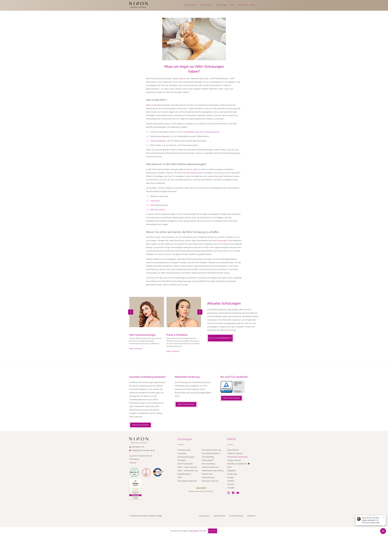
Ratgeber (231, 470)
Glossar (230, 477)
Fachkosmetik (184, 450)
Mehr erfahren (135, 351)
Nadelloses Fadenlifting (212, 470)
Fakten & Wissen (234, 453)
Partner (230, 484)
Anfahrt (132, 463)
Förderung (232, 474)
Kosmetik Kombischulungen (186, 455)
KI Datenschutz (236, 516)
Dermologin (208, 460)
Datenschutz (219, 516)
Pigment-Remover (210, 467)
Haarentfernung (191, 132)
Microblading (208, 457)
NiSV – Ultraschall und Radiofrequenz (188, 472)
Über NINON (233, 450)
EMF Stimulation (157, 210)
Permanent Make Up (211, 450)
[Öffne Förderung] (211, 5)
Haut (216, 176)
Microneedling (208, 464)
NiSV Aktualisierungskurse (187, 479)
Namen (182, 78)
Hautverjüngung (211, 132)
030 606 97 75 (195, 531)
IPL (174, 132)
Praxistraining (208, 477)
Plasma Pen (207, 474)
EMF (152, 205)
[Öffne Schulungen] (196, 5)
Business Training (210, 481)
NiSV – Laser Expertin (187, 467)
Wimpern (182, 460)
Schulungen (221, 240)
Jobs (229, 467)
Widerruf (251, 516)
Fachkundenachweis (192, 173)
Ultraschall (155, 201)
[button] (199, 312)
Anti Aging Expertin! (211, 453)
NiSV (148, 105)
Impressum (204, 516)
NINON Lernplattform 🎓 (238, 464)
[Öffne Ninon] (257, 5)
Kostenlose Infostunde (237, 457)
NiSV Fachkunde (185, 464)
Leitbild (230, 481)
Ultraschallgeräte (158, 141)
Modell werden (234, 460)
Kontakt (231, 488)
